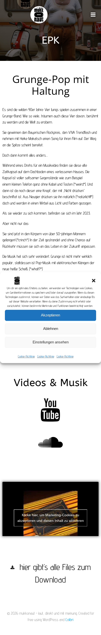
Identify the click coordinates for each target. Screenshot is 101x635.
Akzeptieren (50, 315)
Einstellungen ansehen (51, 342)
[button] (93, 280)
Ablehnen (50, 328)
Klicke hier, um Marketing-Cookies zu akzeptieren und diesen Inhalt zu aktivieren (50, 518)
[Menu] (93, 15)
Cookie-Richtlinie (26, 356)
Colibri (69, 619)
